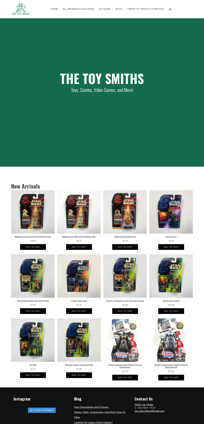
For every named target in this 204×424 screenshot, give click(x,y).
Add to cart (33, 247)
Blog (119, 8)
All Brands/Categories (78, 8)
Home (54, 8)
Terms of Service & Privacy (145, 8)
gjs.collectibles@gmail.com (149, 411)
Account (105, 8)
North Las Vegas (144, 404)
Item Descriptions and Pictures (91, 407)
